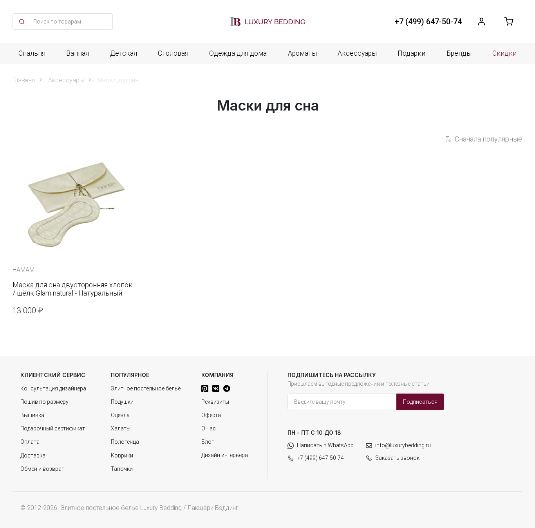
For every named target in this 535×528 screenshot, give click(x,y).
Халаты (120, 428)
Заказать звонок (397, 458)
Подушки (122, 402)
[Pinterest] (204, 388)
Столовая (173, 53)
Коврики (122, 455)
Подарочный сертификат (52, 428)
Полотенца (125, 442)
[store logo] (267, 21)
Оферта (211, 415)
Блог (207, 442)
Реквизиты (215, 402)
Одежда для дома (238, 53)
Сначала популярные (488, 139)
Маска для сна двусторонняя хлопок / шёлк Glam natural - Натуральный (72, 289)
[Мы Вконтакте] (215, 388)
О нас (208, 428)
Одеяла (120, 415)
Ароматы (302, 53)
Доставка (32, 455)
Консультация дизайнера (53, 388)
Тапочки (122, 469)
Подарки (411, 53)
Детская (123, 53)
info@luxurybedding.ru (403, 445)
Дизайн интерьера (224, 455)
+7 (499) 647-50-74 (320, 458)
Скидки (504, 53)
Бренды (459, 53)
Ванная (77, 53)
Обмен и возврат (42, 469)
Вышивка (32, 415)
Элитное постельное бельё (146, 388)
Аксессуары (357, 53)
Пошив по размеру (44, 402)
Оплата (30, 442)
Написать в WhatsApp (325, 445)
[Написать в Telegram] (226, 388)
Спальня (31, 53)
